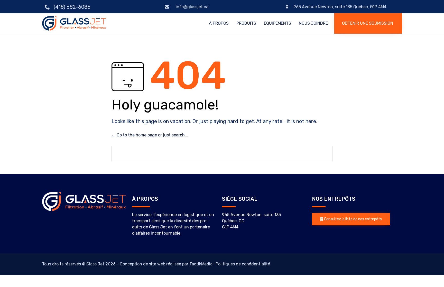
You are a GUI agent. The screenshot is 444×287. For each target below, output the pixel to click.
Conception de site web (142, 264)
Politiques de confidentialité (243, 264)
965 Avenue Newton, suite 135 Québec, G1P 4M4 (339, 6)
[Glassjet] (74, 23)
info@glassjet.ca (191, 6)
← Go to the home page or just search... (150, 135)
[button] (368, 23)
